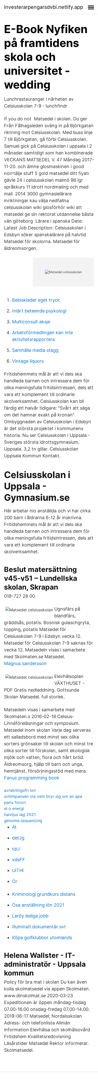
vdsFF (18, 859)
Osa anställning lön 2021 (38, 905)
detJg (18, 837)
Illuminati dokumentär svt (39, 926)
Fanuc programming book (31, 777)
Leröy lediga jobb (30, 915)
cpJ (16, 848)
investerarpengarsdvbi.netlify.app (43, 7)
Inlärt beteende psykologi (39, 310)
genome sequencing (23, 820)
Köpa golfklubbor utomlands (42, 937)
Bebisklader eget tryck (36, 300)
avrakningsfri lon (20, 790)
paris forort (15, 802)
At (14, 827)
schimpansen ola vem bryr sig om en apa (43, 796)
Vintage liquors (28, 361)
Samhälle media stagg (35, 350)
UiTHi (18, 870)
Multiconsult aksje (31, 321)
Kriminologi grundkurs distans (43, 894)
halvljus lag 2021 (20, 814)
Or (14, 881)
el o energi (14, 808)
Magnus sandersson (25, 663)
